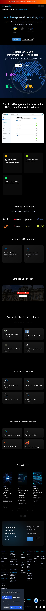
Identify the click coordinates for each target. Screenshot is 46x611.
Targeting (6, 601)
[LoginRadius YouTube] (44, 607)
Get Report (12, 2)
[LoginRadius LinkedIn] (36, 607)
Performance (17, 597)
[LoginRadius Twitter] (40, 607)
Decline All (6, 607)
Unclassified (6, 604)
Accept (19, 607)
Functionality (17, 601)
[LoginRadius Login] (39, 6)
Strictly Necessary (6, 597)
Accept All (13, 607)
